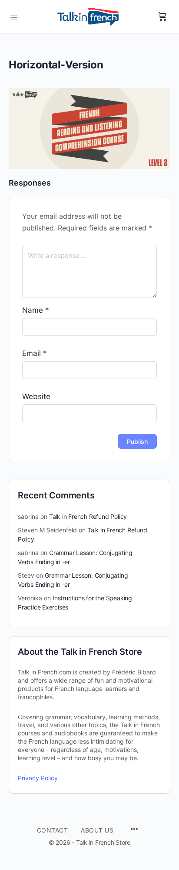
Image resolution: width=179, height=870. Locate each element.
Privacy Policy (38, 778)
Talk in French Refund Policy (88, 516)
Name (35, 310)
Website (36, 396)
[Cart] (162, 16)
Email (34, 353)
